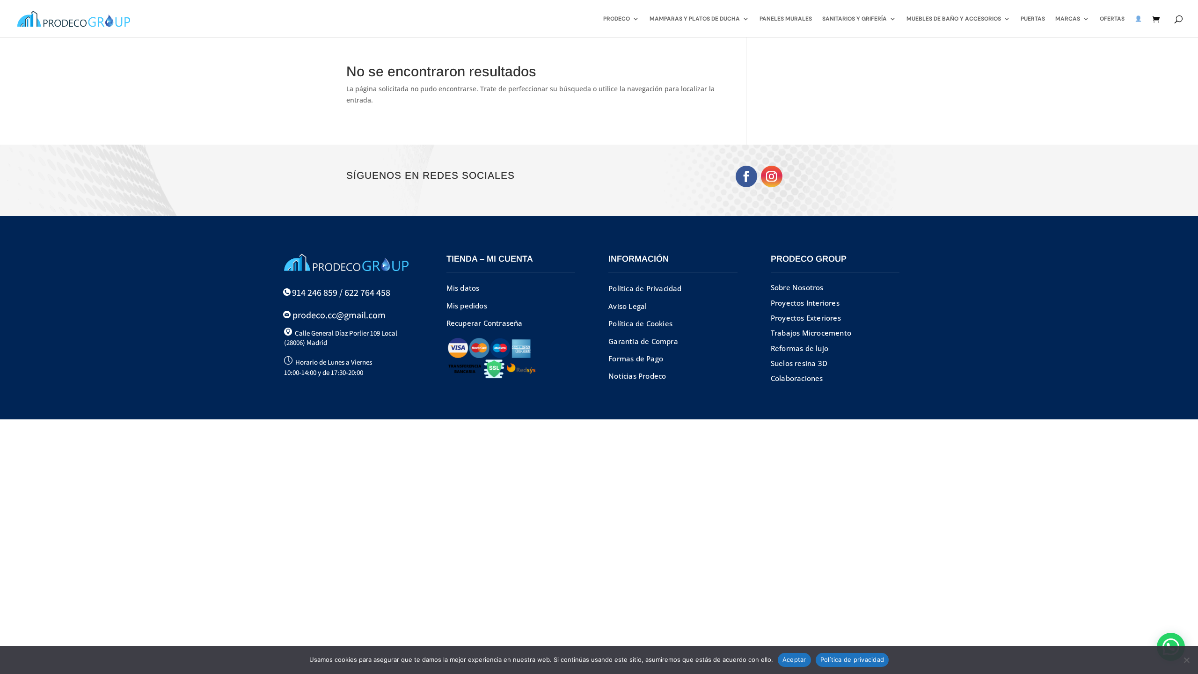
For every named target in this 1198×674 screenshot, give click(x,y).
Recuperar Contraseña (484, 323)
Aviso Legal (627, 306)
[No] (1186, 660)
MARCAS (1067, 18)
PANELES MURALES (786, 18)
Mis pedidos (466, 305)
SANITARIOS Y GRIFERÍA (854, 18)
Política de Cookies (640, 323)
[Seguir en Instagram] (771, 176)
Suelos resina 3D (799, 363)
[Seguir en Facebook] (746, 176)
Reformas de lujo (799, 348)
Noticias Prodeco (637, 376)
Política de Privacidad (644, 288)
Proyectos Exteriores (806, 317)
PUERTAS (1033, 18)
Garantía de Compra (643, 341)
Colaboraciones (797, 378)
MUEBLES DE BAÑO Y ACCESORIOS (953, 18)
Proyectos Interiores (805, 303)
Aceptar (794, 659)
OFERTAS (1112, 18)
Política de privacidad (852, 659)
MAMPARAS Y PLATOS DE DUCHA (695, 18)
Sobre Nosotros (797, 287)
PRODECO (616, 18)
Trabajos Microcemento (811, 332)
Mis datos (463, 288)
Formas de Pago (635, 358)
